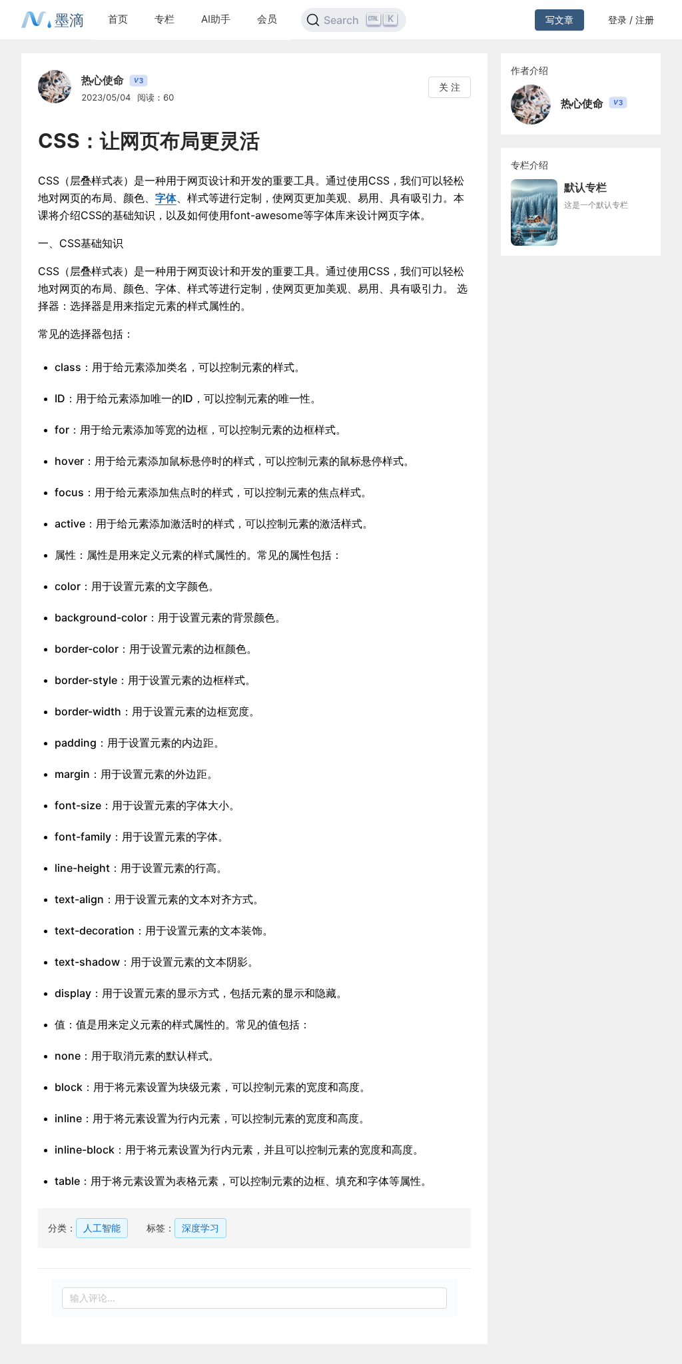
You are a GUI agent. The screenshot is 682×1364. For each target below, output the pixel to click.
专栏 (164, 19)
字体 (165, 197)
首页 (118, 19)
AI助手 (215, 19)
